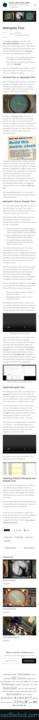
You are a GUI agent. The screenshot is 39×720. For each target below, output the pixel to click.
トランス (3, 702)
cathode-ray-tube (9, 674)
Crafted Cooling (10, 548)
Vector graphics (14, 694)
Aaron (11, 34)
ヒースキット (9, 702)
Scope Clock (10, 688)
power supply (25, 684)
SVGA (26, 688)
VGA (24, 694)
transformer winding (26, 691)
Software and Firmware (22, 35)
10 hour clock (8, 537)
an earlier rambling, (12, 41)
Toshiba (17, 691)
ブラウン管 (20, 702)
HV (30, 681)
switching (5, 691)
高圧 (25, 705)
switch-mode (32, 688)
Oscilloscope (8, 684)
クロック (35, 698)
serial (19, 688)
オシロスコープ (23, 697)
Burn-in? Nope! (29, 548)
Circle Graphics (24, 674)
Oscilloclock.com (19, 3)
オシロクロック (7, 698)
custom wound (31, 678)
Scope (35, 684)
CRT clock (21, 678)
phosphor (18, 684)
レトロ (30, 702)
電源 (18, 705)
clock (33, 674)
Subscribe (29, 661)
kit (32, 681)
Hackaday (28, 51)
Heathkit (25, 681)
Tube (34, 691)
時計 (35, 701)
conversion (7, 678)
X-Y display (29, 694)
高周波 (21, 705)
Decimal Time (18, 116)
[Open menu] (35, 5)
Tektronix (11, 691)
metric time (28, 537)
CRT (14, 678)
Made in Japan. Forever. (11, 637)
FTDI (14, 681)
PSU (31, 684)
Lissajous (36, 681)
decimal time (19, 537)
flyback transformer (6, 681)
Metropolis (7, 541)
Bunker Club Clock (9, 609)
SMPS (22, 688)
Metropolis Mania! (9, 580)
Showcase (18, 33)
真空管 (14, 705)
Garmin (17, 681)
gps (21, 681)
